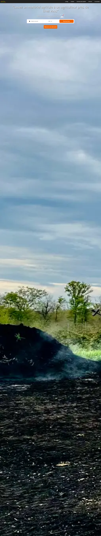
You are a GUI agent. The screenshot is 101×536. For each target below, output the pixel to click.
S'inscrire (90, 1)
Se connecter (97, 1)
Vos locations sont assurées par (48, 16)
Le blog (66, 1)
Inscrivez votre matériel (81, 1)
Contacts (72, 1)
